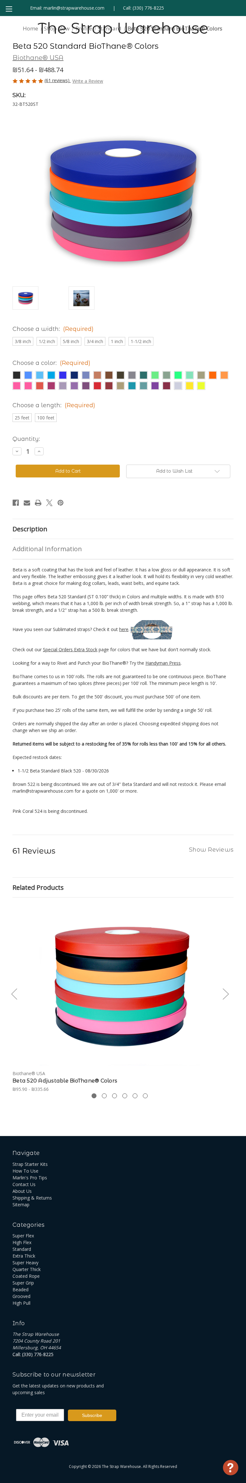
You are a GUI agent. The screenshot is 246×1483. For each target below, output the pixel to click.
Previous (14, 993)
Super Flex (23, 1236)
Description (29, 529)
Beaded (20, 1289)
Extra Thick (23, 1256)
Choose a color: (51, 363)
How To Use (25, 1171)
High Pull (21, 1303)
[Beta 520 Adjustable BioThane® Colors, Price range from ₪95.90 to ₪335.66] (119, 985)
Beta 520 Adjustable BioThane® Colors (64, 1081)
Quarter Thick (26, 1269)
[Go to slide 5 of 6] (135, 1095)
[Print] (38, 502)
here (123, 629)
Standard (21, 1249)
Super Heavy (25, 1263)
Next (225, 993)
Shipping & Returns (32, 1198)
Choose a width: (53, 329)
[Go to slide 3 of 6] (114, 1095)
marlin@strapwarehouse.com (74, 8)
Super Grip (23, 1283)
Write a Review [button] (87, 81)
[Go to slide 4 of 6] (124, 1095)
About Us (22, 1191)
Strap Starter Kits (30, 1164)
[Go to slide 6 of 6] (145, 1095)
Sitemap (20, 1204)
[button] (16, 375)
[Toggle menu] (9, 9)
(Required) (78, 329)
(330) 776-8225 (148, 8)
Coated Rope (26, 1276)
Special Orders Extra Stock (70, 649)
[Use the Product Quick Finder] (230, 1467)
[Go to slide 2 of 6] (104, 1095)
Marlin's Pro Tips (29, 1178)
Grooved (21, 1296)
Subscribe (92, 1415)
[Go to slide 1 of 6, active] (94, 1095)
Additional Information (47, 548)
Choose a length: (53, 405)
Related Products (38, 887)
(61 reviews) (58, 80)
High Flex (21, 1242)
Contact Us (24, 1184)
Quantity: (26, 438)
